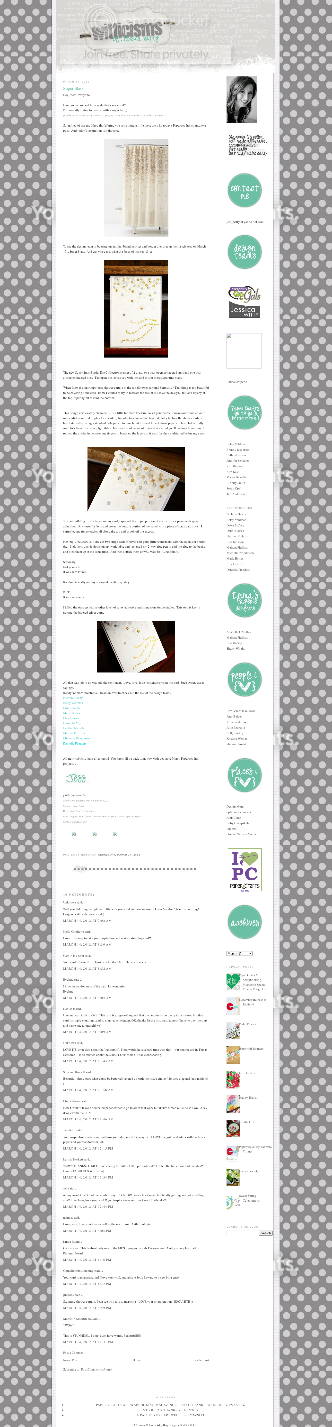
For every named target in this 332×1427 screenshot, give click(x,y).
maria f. (68, 1217)
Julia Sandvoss (236, 722)
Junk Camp (234, 817)
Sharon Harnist (236, 744)
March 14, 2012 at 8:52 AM (87, 968)
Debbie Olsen (235, 530)
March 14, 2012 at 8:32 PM (87, 1283)
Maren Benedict (237, 477)
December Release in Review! (253, 1002)
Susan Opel (234, 488)
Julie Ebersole (236, 727)
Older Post (202, 1360)
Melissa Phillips (237, 547)
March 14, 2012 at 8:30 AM (87, 944)
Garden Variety (249, 1171)
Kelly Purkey (235, 733)
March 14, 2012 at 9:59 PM (87, 1308)
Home (136, 1360)
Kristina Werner (237, 738)
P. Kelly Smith (236, 482)
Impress (231, 828)
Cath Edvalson (236, 455)
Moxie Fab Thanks (160, 1410)
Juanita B (69, 1130)
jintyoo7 (68, 1294)
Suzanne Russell (74, 1072)
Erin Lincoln (235, 564)
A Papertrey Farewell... (160, 1415)
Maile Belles (235, 558)
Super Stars (73, 88)
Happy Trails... (248, 1097)
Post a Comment (74, 1352)
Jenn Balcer (234, 716)
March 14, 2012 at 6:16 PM (87, 1259)
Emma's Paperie (237, 381)
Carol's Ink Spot (73, 955)
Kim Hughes (235, 466)
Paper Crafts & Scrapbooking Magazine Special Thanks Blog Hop (252, 982)
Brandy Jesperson (238, 449)
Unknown (69, 902)
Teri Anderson (236, 494)
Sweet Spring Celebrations (249, 1198)
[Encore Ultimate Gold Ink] (115, 835)
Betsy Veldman (236, 444)
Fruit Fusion (247, 1073)
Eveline (68, 979)
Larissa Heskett (73, 1159)
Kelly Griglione (73, 931)
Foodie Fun (246, 1122)
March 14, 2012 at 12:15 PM (88, 1148)
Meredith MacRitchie (77, 1319)
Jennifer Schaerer (238, 460)
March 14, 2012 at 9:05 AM (87, 997)
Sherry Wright (236, 648)
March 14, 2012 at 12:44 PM (88, 1206)
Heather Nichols (237, 536)
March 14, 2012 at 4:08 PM (87, 1230)
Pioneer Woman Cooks (241, 834)
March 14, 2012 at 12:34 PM (88, 1177)
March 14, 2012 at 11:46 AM (88, 1119)
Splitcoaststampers (239, 812)
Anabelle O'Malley (239, 632)
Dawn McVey (235, 525)
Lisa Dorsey (234, 643)
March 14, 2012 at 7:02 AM (87, 920)
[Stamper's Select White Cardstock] (74, 835)
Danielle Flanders (238, 569)
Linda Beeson (72, 1101)
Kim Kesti (233, 472)
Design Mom (235, 806)
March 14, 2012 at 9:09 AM (87, 1032)
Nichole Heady (236, 514)
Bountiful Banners (251, 1048)
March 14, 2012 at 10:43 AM (88, 1061)
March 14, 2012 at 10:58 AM (88, 1090)
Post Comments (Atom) (96, 1369)
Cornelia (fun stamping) (79, 1270)
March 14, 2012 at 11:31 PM (88, 1342)
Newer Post (70, 1360)
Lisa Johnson (235, 542)
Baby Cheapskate (238, 823)
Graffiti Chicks (187, 1425)
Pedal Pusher (247, 1024)
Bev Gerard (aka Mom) (241, 711)
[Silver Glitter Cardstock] (94, 835)
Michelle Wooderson (240, 553)
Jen (65, 1188)
